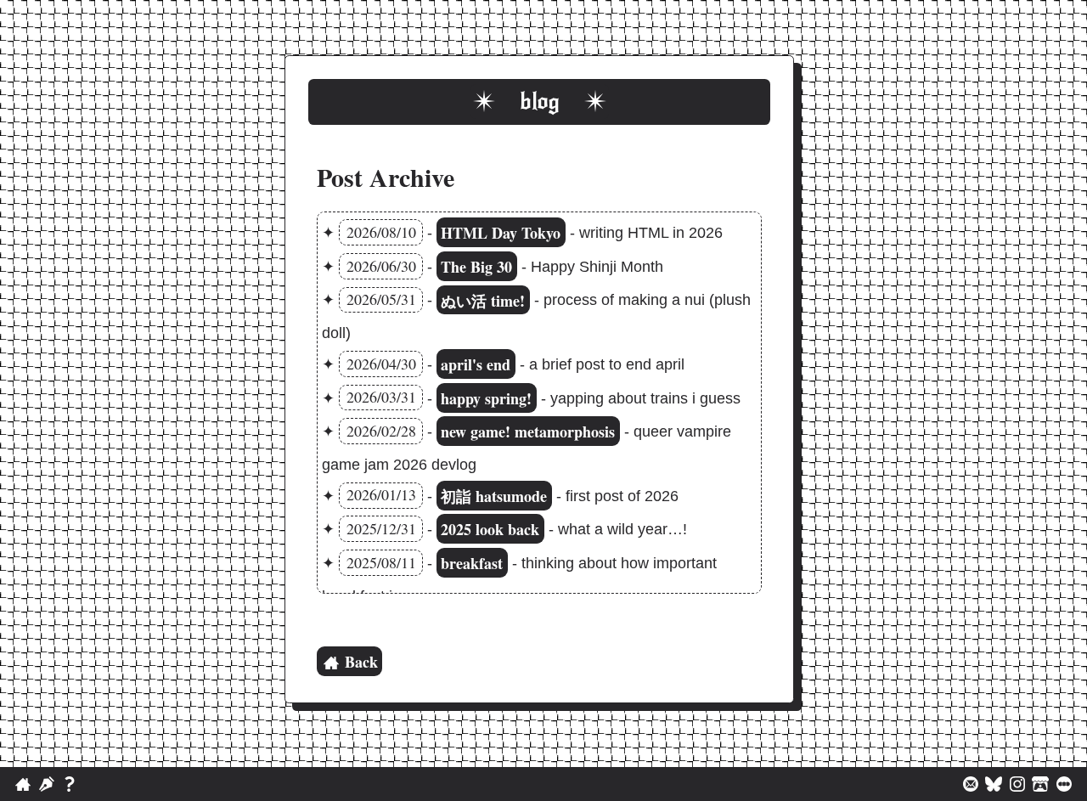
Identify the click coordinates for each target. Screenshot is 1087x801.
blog (540, 101)
